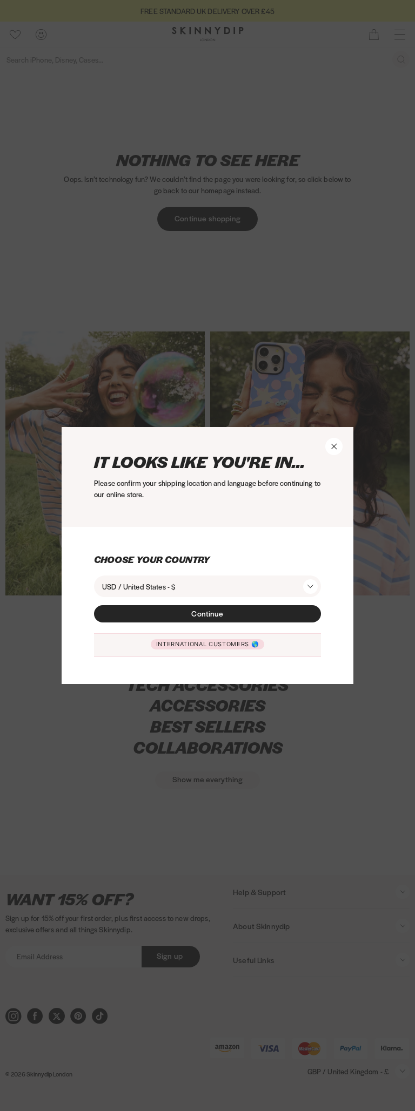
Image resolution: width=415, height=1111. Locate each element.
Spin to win (253, 683)
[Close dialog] (103, 393)
